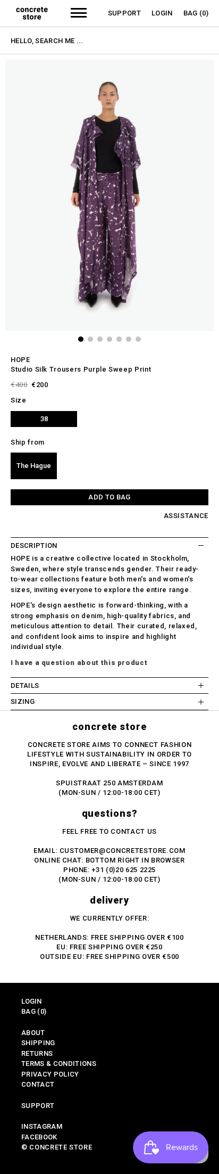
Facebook (39, 1137)
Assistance (186, 516)
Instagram (41, 1126)
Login (162, 13)
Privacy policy (50, 1074)
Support (124, 13)
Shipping (38, 1043)
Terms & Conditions (58, 1064)
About (33, 1033)
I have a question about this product (79, 663)
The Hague (33, 466)
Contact (37, 1084)
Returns (37, 1053)
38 (44, 419)
